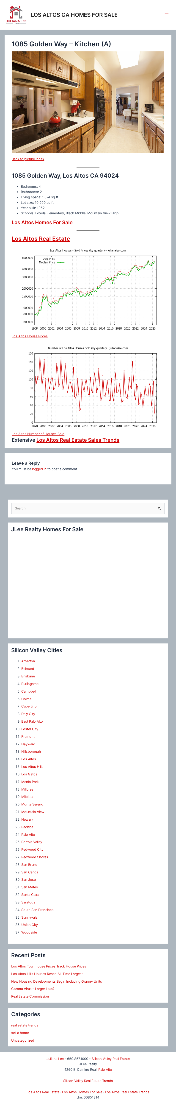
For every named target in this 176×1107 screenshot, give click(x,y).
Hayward (28, 744)
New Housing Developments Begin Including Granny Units (56, 981)
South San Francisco (37, 910)
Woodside (29, 932)
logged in (39, 469)
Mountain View (32, 812)
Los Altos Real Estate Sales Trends (77, 440)
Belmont (27, 669)
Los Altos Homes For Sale (42, 222)
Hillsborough (31, 751)
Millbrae (27, 789)
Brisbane (28, 676)
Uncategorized (22, 1040)
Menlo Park (30, 782)
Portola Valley (31, 842)
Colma (26, 699)
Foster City (29, 729)
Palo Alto (28, 835)
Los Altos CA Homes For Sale (74, 14)
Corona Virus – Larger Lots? (32, 989)
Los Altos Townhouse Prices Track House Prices (48, 966)
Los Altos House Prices (30, 336)
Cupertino (29, 706)
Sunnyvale (29, 917)
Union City (29, 925)
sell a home (20, 1033)
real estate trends (24, 1025)
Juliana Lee (55, 1059)
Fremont (28, 737)
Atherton (28, 661)
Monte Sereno (32, 804)
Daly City (28, 714)
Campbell (28, 691)
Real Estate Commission (30, 996)
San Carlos (29, 872)
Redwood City (32, 849)
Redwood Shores (34, 857)
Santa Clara (30, 895)
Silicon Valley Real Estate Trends (88, 1081)
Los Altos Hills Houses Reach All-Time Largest (47, 974)
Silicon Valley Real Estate (111, 1059)
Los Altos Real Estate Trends (127, 1092)
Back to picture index (28, 159)
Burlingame (29, 684)
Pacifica (27, 827)
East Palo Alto (32, 721)
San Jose (28, 880)
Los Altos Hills (32, 767)
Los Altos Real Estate (41, 238)
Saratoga (28, 902)
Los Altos (28, 759)
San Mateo (29, 887)
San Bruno (29, 865)
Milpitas (27, 797)
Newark (27, 819)
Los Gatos (29, 774)
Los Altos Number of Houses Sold (38, 434)
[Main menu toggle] (166, 15)
